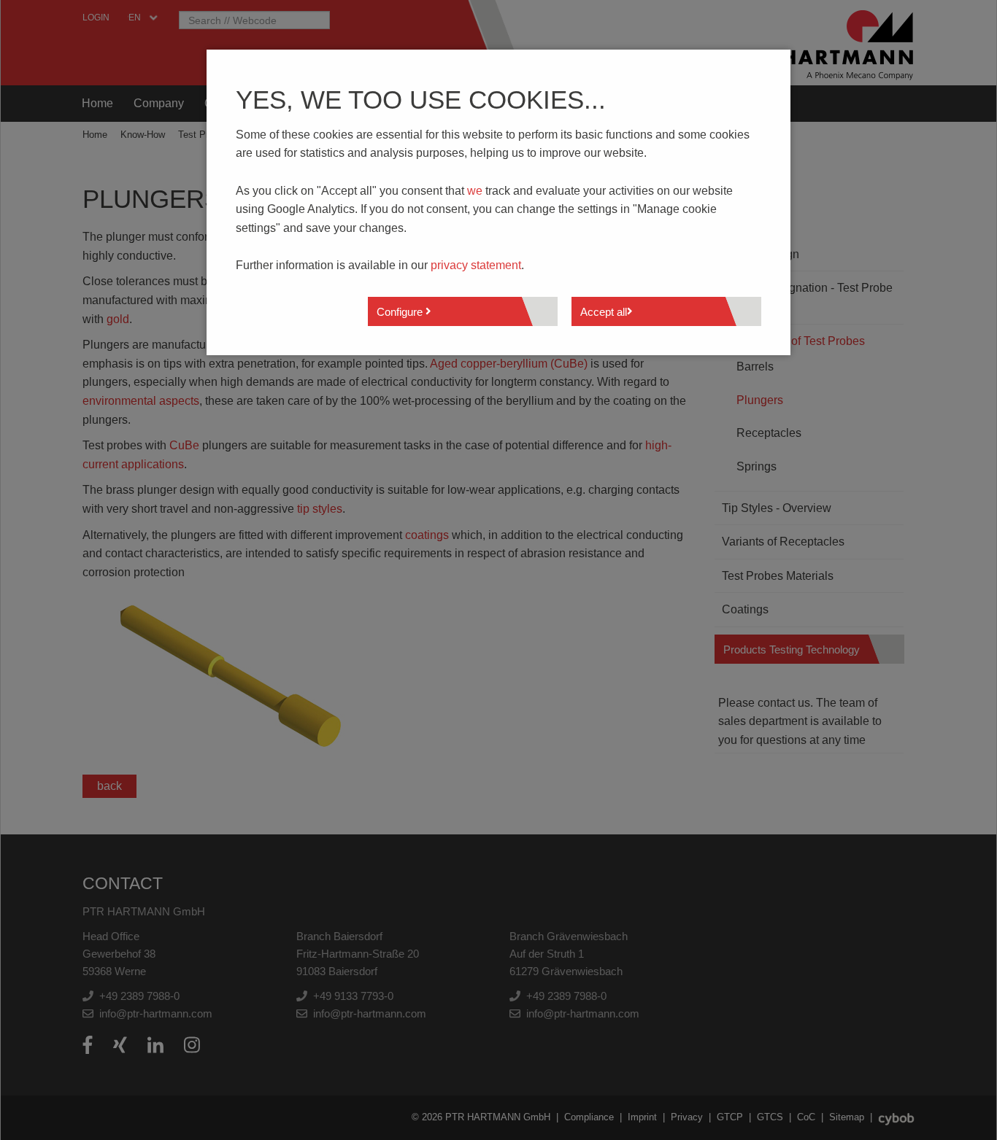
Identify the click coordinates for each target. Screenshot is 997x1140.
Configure (401, 312)
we (474, 191)
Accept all (603, 312)
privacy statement (476, 265)
